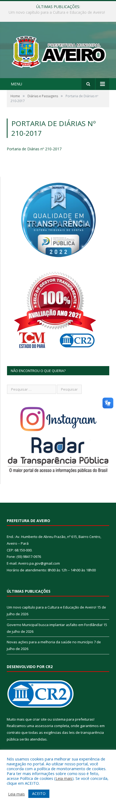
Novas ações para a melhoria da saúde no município (50, 642)
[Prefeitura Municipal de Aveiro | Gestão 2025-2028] (58, 51)
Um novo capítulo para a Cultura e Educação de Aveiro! (51, 607)
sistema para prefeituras (73, 719)
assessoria (44, 725)
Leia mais (64, 778)
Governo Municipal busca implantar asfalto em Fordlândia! (57, 12)
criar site (40, 719)
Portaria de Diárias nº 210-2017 (34, 148)
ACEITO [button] (39, 793)
